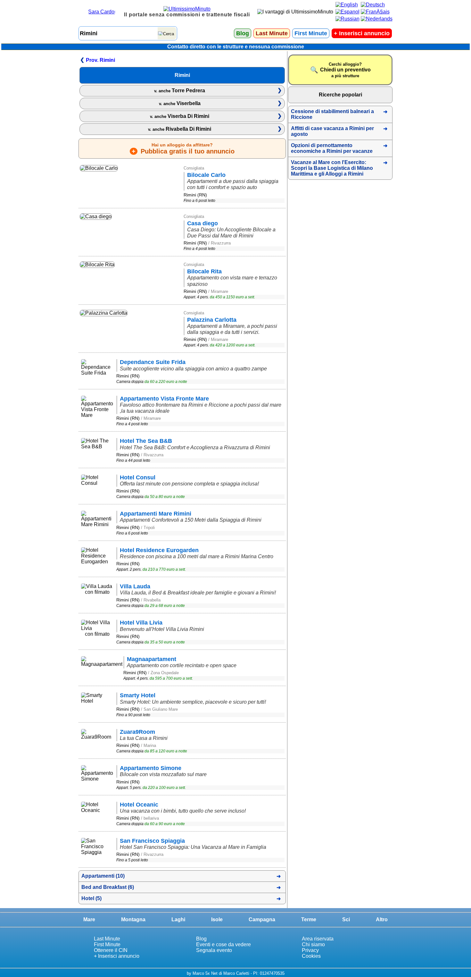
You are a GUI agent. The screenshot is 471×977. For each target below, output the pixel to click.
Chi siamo (313, 944)
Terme (308, 919)
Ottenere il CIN (111, 950)
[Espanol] (347, 12)
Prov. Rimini (100, 60)
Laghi (178, 919)
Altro (382, 919)
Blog (242, 33)
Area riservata (318, 938)
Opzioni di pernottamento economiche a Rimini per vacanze (332, 148)
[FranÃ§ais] (375, 12)
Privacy (310, 950)
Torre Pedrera (179, 90)
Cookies (311, 956)
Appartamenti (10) (103, 876)
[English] (346, 5)
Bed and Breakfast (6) (107, 887)
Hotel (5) (91, 898)
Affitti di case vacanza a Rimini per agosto (332, 131)
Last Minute (272, 33)
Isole (217, 919)
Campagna (262, 919)
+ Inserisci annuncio (116, 956)
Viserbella (180, 103)
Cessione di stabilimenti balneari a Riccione (332, 114)
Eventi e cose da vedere (223, 944)
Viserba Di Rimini (179, 116)
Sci (346, 919)
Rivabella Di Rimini (179, 129)
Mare (89, 919)
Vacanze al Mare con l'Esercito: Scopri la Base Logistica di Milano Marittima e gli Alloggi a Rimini (332, 168)
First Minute (310, 33)
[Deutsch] (373, 5)
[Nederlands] (376, 19)
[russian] (347, 19)
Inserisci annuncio (362, 33)
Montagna (133, 919)
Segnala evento (214, 950)
